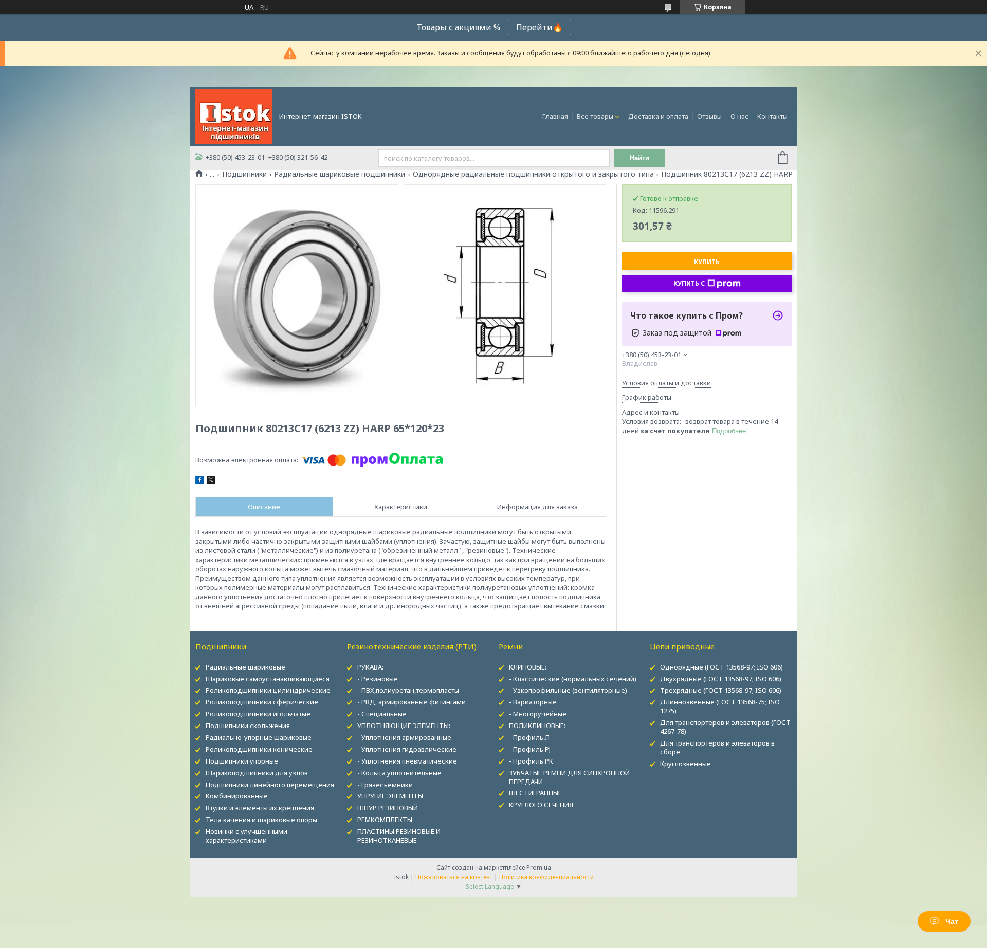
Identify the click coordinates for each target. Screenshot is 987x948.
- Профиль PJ (530, 749)
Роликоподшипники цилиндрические (268, 690)
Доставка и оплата (658, 116)
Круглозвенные (685, 763)
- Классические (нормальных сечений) (572, 678)
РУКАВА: (370, 667)
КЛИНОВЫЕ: (527, 667)
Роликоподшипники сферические (262, 702)
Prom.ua (538, 867)
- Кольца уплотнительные (399, 772)
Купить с (689, 283)
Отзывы (709, 116)
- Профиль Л (529, 737)
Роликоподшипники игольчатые (258, 713)
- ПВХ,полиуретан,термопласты (408, 690)
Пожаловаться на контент (453, 876)
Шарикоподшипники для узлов (257, 772)
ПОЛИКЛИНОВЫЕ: (537, 725)
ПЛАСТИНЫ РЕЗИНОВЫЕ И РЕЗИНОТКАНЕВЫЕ (399, 836)
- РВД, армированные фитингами (411, 702)
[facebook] (199, 481)
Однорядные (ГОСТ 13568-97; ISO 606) (721, 667)
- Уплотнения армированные (404, 737)
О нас (739, 116)
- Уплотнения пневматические (407, 761)
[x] (211, 481)
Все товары (595, 116)
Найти (639, 158)
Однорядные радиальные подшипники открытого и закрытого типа (533, 174)
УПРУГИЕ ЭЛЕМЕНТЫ (390, 796)
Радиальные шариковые (245, 667)
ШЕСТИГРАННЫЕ (535, 792)
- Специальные (382, 713)
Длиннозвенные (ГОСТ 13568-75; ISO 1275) (720, 706)
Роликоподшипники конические (259, 749)
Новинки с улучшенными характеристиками (246, 836)
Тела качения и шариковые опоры (261, 819)
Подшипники (244, 174)
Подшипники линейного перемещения (270, 784)
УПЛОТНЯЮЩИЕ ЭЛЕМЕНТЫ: (403, 725)
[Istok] (233, 115)
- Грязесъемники (385, 784)
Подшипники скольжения (248, 725)
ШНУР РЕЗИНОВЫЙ (387, 807)
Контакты (772, 116)
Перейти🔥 (539, 27)
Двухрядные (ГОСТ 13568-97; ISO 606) (720, 678)
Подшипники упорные (242, 761)
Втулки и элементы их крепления (260, 807)
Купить (707, 261)
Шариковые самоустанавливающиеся (268, 678)
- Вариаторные (533, 702)
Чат (951, 921)
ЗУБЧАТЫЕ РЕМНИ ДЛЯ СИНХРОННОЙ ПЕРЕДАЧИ (569, 777)
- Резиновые (377, 678)
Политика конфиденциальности (546, 876)
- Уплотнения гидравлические (406, 749)
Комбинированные (237, 796)
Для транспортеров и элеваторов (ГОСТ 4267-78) (725, 727)
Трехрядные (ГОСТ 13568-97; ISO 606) (720, 690)
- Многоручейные (537, 713)
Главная (555, 116)
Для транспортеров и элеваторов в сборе (717, 747)
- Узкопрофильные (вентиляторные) (568, 690)
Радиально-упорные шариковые (259, 737)
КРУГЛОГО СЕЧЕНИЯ (541, 804)
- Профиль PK (531, 761)
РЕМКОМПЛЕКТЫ (384, 819)
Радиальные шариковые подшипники (339, 174)
